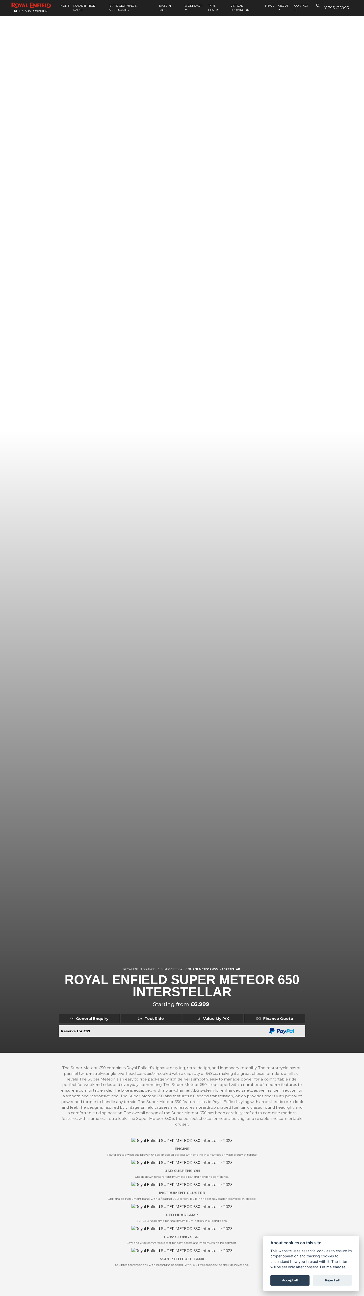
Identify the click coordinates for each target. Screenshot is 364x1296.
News (269, 5)
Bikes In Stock (165, 8)
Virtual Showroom (240, 8)
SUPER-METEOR (171, 969)
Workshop (193, 5)
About (283, 5)
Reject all (332, 1280)
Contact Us (301, 8)
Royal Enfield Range (84, 8)
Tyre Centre (214, 8)
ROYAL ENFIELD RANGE (139, 969)
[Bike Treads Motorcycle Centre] (31, 4)
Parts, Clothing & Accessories (122, 8)
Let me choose (333, 1267)
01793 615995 (336, 7)
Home (64, 5)
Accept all (290, 1280)
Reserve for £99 (75, 1031)
